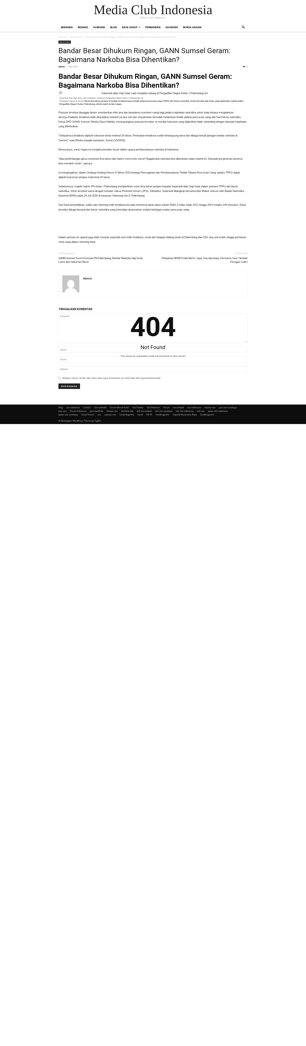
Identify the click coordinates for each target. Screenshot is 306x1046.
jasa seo (62, 411)
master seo (210, 407)
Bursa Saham (192, 27)
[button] (243, 27)
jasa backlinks (96, 411)
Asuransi (171, 27)
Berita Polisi (76, 36)
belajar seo (112, 411)
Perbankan (152, 27)
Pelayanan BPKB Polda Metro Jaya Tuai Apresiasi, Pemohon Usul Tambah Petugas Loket (205, 260)
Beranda (67, 27)
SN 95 (149, 414)
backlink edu (127, 411)
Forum (166, 407)
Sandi (140, 414)
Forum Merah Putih (119, 407)
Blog (113, 27)
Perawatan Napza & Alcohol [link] (151, 102)
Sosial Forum (87, 414)
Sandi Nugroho (126, 414)
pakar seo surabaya (68, 414)
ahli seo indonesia (185, 411)
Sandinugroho (162, 414)
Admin (61, 66)
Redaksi (83, 27)
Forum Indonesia (78, 411)
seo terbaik (178, 407)
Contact (87, 407)
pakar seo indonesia (218, 411)
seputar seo (110, 414)
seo (99, 414)
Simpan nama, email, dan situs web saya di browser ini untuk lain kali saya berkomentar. (111, 378)
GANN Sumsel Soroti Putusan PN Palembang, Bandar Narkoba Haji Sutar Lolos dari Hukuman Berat (100, 260)
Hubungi (99, 27)
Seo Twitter (137, 407)
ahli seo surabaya (163, 411)
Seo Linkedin (100, 407)
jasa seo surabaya (228, 407)
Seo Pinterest (153, 407)
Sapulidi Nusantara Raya (185, 414)
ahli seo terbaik (144, 411)
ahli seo (201, 411)
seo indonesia (73, 407)
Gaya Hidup (129, 27)
